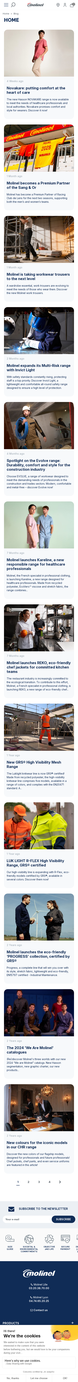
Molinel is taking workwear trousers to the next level (38, 276)
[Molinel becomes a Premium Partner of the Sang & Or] (39, 148)
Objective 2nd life (49, 1248)
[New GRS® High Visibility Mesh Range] (39, 727)
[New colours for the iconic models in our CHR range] (39, 1107)
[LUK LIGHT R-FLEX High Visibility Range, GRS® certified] (39, 825)
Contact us (41, 1310)
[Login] (64, 4)
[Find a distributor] (58, 4)
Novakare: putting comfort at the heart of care (36, 90)
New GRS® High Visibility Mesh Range (34, 764)
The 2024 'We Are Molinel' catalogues (30, 1050)
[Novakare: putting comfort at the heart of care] (39, 53)
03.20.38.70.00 (39, 1288)
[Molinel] (36, 5)
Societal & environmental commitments (29, 1249)
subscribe (63, 1219)
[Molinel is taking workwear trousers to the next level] (39, 239)
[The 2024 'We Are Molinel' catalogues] (39, 1012)
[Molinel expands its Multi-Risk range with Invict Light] (39, 330)
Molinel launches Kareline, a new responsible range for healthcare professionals (36, 564)
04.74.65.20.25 (39, 1300)
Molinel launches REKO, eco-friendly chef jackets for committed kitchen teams (39, 667)
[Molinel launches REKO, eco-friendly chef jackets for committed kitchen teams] (39, 627)
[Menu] (6, 4)
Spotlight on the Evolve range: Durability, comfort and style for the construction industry (38, 465)
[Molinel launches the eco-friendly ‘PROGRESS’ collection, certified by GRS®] (39, 917)
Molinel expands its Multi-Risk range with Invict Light (39, 367)
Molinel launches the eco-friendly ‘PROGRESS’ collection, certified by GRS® (38, 956)
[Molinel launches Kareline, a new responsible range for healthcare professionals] (39, 524)
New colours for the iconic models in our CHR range (37, 1145)
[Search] (13, 4)
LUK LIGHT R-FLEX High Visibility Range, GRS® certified (35, 863)
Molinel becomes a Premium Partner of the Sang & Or (38, 185)
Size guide (10, 1248)
